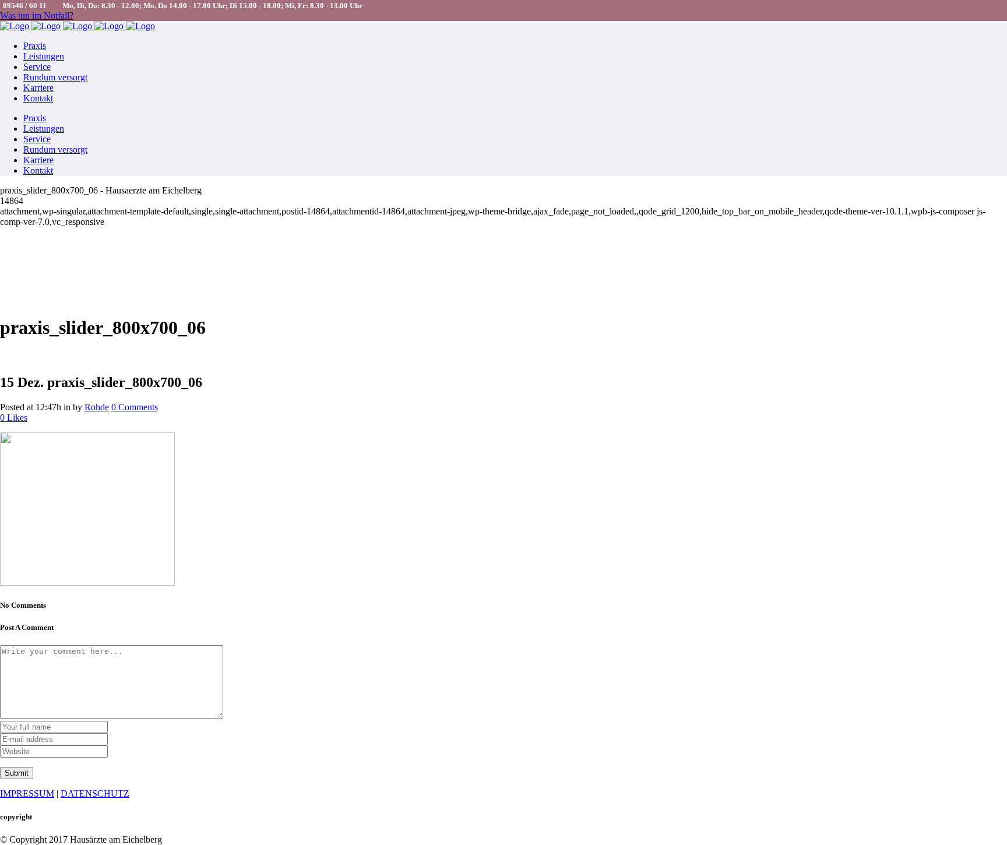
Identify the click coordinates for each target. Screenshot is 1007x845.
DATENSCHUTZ (95, 793)
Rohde (96, 407)
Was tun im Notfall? (36, 15)
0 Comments (134, 407)
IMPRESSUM (27, 793)
